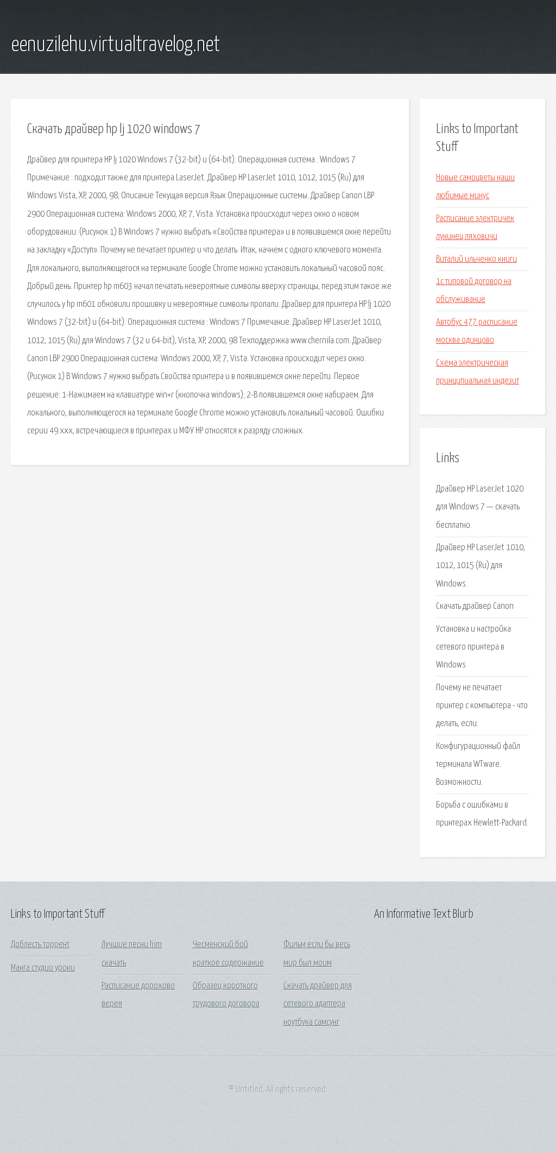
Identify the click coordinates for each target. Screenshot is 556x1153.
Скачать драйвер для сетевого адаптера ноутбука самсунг (317, 1004)
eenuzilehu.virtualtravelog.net (115, 45)
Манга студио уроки (43, 968)
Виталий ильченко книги (476, 259)
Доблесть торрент (40, 944)
